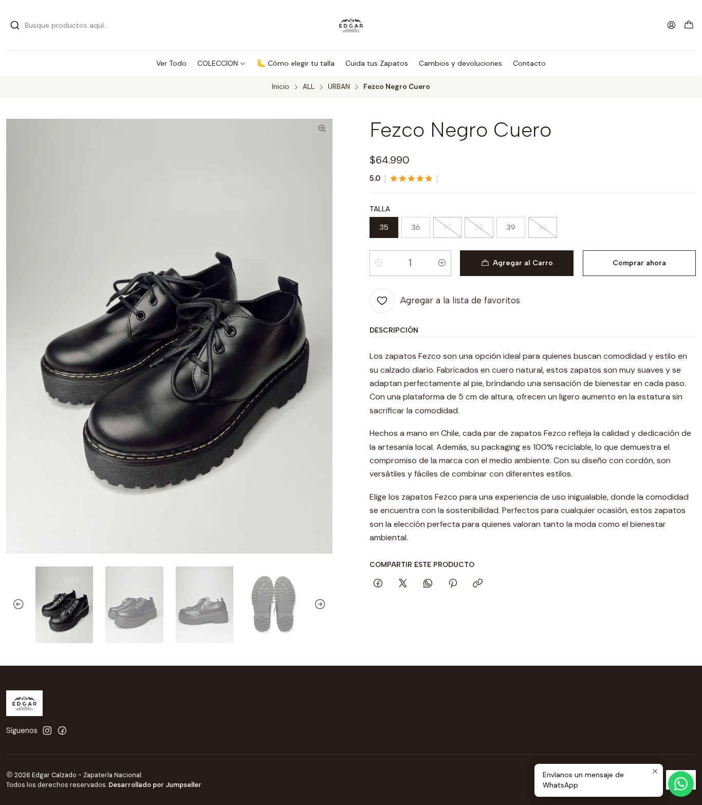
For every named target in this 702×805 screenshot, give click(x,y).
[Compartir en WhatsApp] (427, 584)
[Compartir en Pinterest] (452, 584)
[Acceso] (671, 25)
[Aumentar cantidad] (442, 263)
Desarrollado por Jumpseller (154, 784)
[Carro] (689, 25)
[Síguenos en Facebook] (62, 730)
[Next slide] (324, 605)
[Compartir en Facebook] (378, 584)
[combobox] (62, 25)
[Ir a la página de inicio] (351, 25)
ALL (309, 86)
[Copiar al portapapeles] (477, 584)
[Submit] (15, 25)
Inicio (280, 86)
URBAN (339, 86)
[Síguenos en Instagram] (47, 730)
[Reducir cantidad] (378, 263)
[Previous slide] (14, 605)
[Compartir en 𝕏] (403, 584)
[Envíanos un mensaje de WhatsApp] (681, 784)
